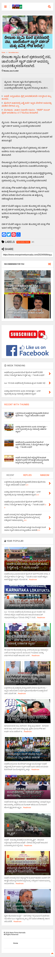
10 (8, 897)
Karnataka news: (14, 52)
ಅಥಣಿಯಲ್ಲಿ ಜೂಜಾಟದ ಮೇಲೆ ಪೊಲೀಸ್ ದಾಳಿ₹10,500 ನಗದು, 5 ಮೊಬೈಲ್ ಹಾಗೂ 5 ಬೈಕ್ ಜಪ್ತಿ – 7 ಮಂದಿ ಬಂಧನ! (32, 444)
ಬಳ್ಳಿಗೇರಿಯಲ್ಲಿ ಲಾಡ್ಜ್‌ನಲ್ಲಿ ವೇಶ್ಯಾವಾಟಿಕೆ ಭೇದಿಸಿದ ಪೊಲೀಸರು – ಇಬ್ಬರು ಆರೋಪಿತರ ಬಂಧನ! (26, 678)
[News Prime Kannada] (17, 7)
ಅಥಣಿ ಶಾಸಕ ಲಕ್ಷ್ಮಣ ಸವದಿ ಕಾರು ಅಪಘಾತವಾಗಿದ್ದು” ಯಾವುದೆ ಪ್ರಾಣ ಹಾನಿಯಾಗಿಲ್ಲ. (24, 792)
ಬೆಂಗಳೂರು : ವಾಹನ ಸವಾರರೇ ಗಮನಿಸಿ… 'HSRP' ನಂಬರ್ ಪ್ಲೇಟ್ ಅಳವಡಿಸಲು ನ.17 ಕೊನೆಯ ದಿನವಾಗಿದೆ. (26, 111)
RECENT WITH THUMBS (16, 404)
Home (3, 52)
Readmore (33, 580)
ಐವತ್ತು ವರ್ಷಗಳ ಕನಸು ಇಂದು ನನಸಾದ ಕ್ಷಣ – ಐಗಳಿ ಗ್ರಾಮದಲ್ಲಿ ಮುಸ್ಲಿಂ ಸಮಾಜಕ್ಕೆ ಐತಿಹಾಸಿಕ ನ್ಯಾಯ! (31, 429)
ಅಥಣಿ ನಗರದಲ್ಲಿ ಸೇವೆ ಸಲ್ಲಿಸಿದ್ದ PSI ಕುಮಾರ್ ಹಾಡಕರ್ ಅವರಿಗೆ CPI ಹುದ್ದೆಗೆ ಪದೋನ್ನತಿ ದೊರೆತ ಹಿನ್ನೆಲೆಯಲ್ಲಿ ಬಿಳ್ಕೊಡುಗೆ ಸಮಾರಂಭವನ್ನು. (32, 459)
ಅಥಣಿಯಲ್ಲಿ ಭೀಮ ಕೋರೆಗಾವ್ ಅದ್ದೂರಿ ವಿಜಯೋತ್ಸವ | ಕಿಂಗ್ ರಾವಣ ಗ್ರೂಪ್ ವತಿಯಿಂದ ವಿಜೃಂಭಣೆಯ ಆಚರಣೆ (26, 754)
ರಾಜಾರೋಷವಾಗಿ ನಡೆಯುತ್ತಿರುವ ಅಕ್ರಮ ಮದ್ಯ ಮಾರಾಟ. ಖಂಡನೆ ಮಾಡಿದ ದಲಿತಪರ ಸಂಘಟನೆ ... (26, 311)
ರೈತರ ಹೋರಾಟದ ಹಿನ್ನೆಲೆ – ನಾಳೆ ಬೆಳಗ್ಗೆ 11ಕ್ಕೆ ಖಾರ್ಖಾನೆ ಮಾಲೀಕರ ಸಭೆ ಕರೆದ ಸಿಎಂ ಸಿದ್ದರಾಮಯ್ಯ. (26, 906)
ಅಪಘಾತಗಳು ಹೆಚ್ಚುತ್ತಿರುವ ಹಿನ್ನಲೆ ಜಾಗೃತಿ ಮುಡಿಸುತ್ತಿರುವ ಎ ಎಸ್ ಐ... (22, 287)
